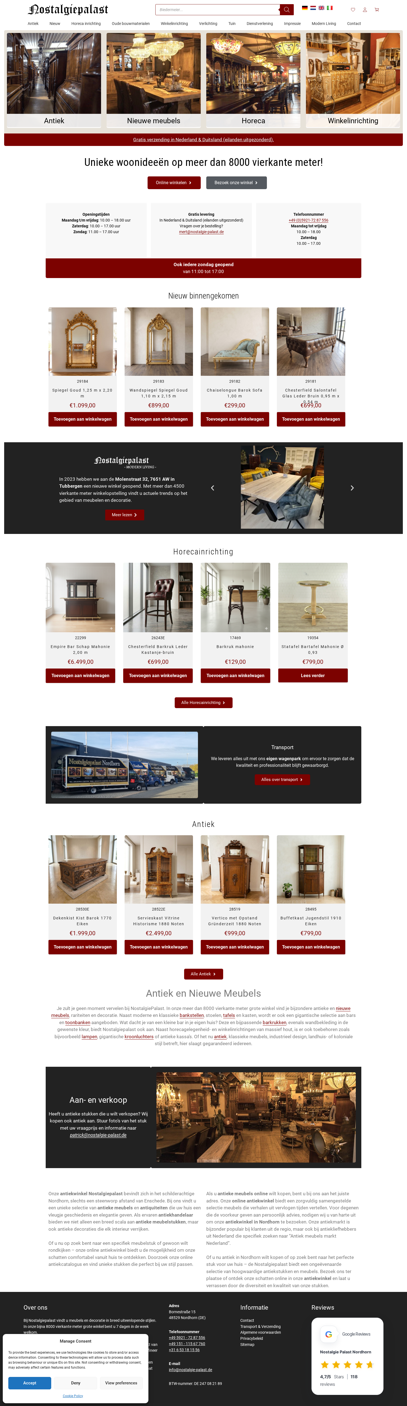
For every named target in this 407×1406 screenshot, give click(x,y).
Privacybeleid (251, 1338)
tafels (229, 1015)
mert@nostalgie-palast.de (201, 232)
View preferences (121, 1383)
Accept (29, 1383)
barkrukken (274, 1022)
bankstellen (192, 1015)
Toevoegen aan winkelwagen (83, 419)
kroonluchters (139, 1036)
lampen (89, 1036)
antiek (220, 1036)
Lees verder (313, 675)
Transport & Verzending (260, 1326)
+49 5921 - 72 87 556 (187, 1337)
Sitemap (247, 1344)
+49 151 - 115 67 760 (187, 1343)
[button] (212, 488)
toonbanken (77, 1022)
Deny (75, 1383)
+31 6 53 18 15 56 (184, 1350)
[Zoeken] (287, 9)
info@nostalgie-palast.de (190, 1370)
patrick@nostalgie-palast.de (98, 1135)
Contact (247, 1320)
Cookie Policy (73, 1396)
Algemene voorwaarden (260, 1332)
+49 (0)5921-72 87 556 (308, 220)
